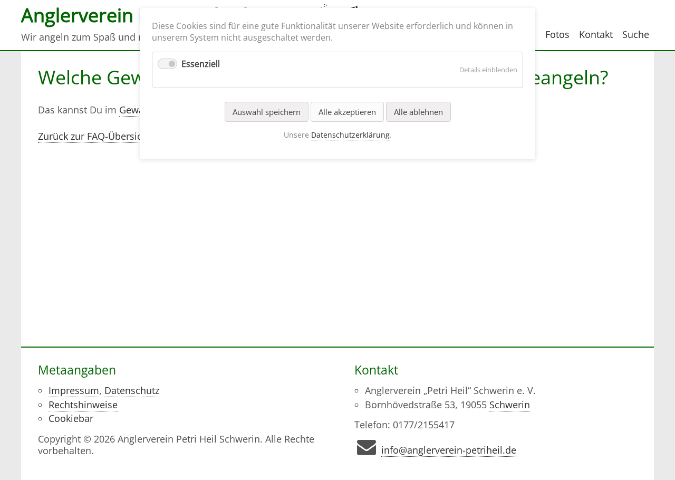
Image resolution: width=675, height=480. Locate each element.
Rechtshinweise (83, 404)
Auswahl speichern (267, 112)
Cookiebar (71, 418)
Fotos (557, 34)
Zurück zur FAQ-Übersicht (94, 136)
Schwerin (509, 404)
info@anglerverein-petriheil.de (448, 450)
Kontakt (596, 34)
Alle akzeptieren (347, 112)
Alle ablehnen (418, 112)
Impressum (74, 390)
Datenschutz (131, 390)
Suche (635, 34)
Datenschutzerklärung (350, 135)
